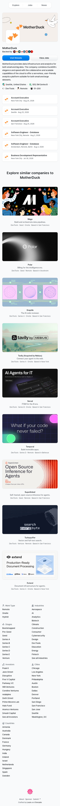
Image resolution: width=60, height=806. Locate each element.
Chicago (35, 668)
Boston (35, 687)
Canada (6, 734)
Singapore (7, 768)
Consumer (36, 632)
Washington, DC (39, 717)
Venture (6, 658)
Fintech (35, 654)
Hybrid (5, 617)
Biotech (35, 620)
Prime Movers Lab (10, 702)
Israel (4, 761)
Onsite (5, 613)
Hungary (6, 749)
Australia (6, 731)
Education (36, 647)
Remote (6, 609)
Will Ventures (8, 687)
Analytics (36, 617)
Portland (36, 698)
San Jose (36, 709)
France (5, 742)
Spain (5, 772)
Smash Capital (9, 713)
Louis (29, 802)
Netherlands (8, 764)
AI (33, 613)
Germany (6, 746)
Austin (35, 683)
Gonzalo (38, 802)
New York (36, 676)
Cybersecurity (38, 635)
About (21, 799)
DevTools (36, 643)
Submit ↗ (37, 799)
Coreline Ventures (10, 691)
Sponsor (28, 799)
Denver (35, 694)
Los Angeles (37, 672)
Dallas (34, 691)
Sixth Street (7, 698)
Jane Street (7, 672)
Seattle (35, 713)
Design (35, 639)
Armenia (6, 727)
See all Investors (10, 717)
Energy (35, 650)
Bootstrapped (8, 628)
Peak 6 (5, 668)
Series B (6, 643)
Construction (38, 628)
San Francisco (38, 706)
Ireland (5, 757)
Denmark (6, 738)
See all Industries (39, 658)
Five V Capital (8, 679)
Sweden (6, 776)
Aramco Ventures (10, 709)
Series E (6, 654)
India (4, 753)
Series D (6, 650)
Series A (6, 639)
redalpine (6, 694)
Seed (4, 635)
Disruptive (7, 676)
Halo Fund (7, 706)
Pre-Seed (6, 632)
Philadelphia (37, 679)
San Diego (36, 702)
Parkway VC (8, 683)
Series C (6, 647)
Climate (35, 624)
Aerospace (37, 609)
